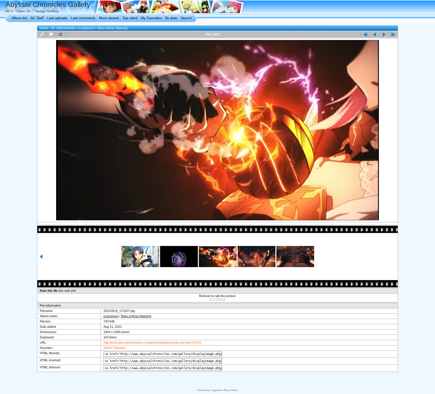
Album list (19, 18)
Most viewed (109, 18)
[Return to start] (365, 34)
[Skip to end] (393, 34)
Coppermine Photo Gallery (224, 390)
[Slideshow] (60, 34)
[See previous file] (374, 34)
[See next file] (383, 34)
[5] (224, 299)
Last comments (83, 18)
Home (44, 28)
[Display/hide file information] (51, 34)
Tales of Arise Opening (112, 28)
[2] (214, 299)
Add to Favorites (114, 348)
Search (186, 18)
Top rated (129, 18)
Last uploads (57, 18)
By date (171, 18)
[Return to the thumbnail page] (41, 34)
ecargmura (86, 28)
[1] (210, 299)
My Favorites (151, 18)
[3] (217, 299)
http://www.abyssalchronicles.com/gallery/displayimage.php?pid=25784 (152, 342)
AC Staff (37, 18)
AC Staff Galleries (63, 28)
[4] (220, 299)
